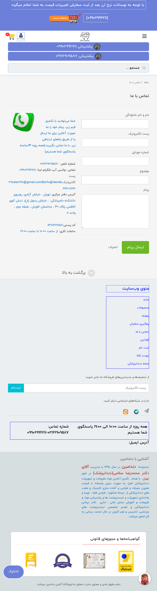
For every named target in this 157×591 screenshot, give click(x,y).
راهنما (145, 316)
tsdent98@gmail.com (26, 182)
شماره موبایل (140, 152)
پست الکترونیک (138, 134)
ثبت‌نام (16, 388)
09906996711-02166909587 (48, 432)
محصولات (143, 308)
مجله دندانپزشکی (138, 364)
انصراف (113, 247)
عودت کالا (143, 356)
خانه (146, 300)
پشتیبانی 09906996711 (75, 46)
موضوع (144, 171)
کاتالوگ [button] (14, 572)
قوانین (144, 340)
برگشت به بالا (74, 273)
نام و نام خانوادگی (137, 115)
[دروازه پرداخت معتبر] (126, 561)
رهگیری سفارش (139, 324)
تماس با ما (142, 332)
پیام (146, 190)
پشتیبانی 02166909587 (75, 56)
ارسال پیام (135, 247)
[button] (12, 36)
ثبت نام (144, 348)
